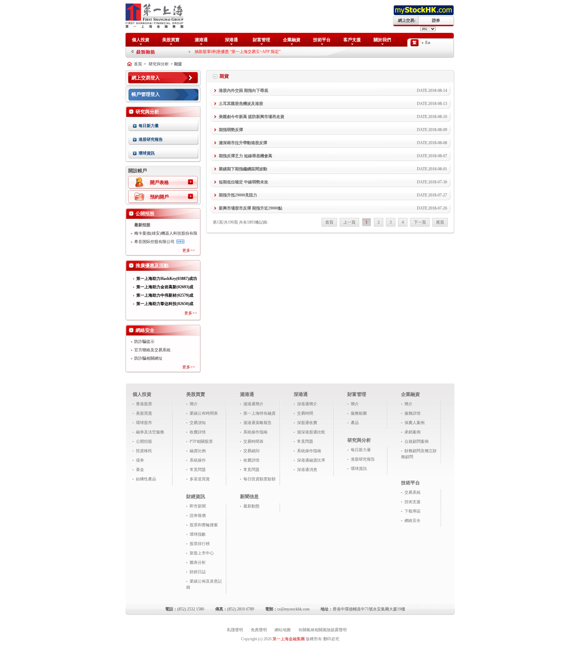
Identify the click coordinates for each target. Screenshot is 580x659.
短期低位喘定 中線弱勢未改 (243, 182)
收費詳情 (198, 432)
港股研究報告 (151, 139)
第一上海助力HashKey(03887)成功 (166, 278)
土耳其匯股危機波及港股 (241, 103)
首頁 (138, 64)
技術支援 (412, 501)
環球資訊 (147, 153)
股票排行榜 (200, 543)
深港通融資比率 (311, 460)
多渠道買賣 (200, 479)
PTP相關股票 (201, 441)
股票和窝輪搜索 (204, 525)
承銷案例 (412, 432)
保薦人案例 (414, 422)
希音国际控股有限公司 (154, 241)
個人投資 (140, 39)
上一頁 (349, 222)
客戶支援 (352, 39)
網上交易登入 (146, 77)
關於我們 (382, 39)
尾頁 (440, 222)
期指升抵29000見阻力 (238, 195)
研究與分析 (159, 64)
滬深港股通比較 (311, 432)
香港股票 (144, 404)
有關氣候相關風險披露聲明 (322, 629)
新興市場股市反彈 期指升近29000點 (250, 208)
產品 (355, 422)
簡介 (194, 404)
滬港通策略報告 (257, 422)
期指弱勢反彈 (231, 129)
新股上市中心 (202, 553)
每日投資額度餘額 (259, 479)
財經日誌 (198, 572)
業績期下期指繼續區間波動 (243, 169)
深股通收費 (307, 422)
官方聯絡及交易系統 (152, 350)
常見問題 (198, 469)
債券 (140, 460)
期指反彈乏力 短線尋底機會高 (245, 156)
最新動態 (251, 506)
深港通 (231, 39)
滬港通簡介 (253, 404)
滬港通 (201, 39)
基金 (140, 469)
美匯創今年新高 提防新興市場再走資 (251, 116)
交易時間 (305, 413)
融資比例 (198, 450)
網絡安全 (412, 520)
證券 (436, 20)
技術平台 (322, 39)
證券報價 (198, 515)
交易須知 (198, 422)
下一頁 (420, 222)
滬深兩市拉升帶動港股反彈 (243, 142)
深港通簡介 (307, 404)
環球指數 (198, 534)
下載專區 (412, 511)
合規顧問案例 (416, 441)
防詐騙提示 (144, 341)
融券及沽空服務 (150, 432)
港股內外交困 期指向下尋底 (243, 90)
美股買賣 (171, 39)
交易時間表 (253, 441)
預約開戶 (159, 196)
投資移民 (144, 450)
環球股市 (144, 422)
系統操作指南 (255, 432)
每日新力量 (149, 125)
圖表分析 (198, 562)
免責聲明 (259, 629)
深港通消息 (307, 469)
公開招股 (144, 441)
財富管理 (261, 39)
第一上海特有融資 (259, 413)
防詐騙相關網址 (148, 358)
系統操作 (198, 460)
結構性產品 (146, 479)
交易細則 (251, 450)
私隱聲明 (235, 629)
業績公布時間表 (204, 413)
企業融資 (291, 39)
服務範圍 (359, 413)
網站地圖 (283, 629)
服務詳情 (412, 413)
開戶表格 (159, 182)
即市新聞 (198, 506)
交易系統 (412, 492)
